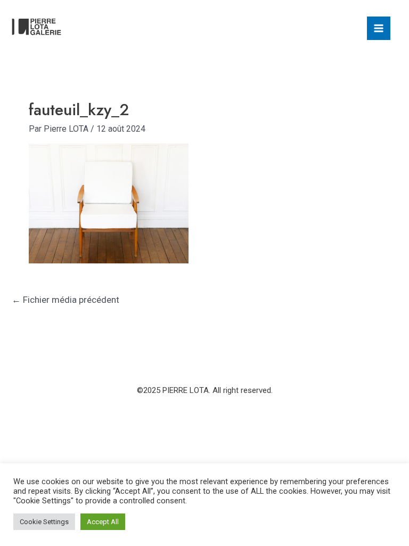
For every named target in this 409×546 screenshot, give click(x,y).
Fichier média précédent (65, 299)
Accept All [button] (103, 522)
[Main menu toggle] (378, 28)
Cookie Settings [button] (44, 522)
